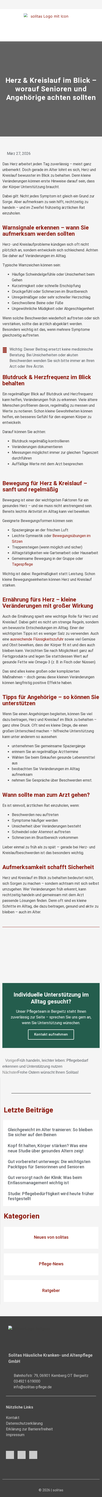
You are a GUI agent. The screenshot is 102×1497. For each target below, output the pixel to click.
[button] (51, 37)
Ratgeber (51, 1290)
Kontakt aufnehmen (51, 1034)
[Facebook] (10, 1455)
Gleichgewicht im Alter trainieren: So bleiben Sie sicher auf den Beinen (50, 1132)
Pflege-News (51, 1263)
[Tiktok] (33, 1455)
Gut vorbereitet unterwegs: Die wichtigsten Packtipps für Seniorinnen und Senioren (49, 1164)
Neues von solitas (51, 1237)
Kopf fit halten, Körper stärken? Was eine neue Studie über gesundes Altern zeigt (47, 1148)
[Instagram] (22, 1455)
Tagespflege (22, 564)
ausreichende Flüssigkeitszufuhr (37, 639)
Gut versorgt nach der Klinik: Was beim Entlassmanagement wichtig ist (45, 1180)
